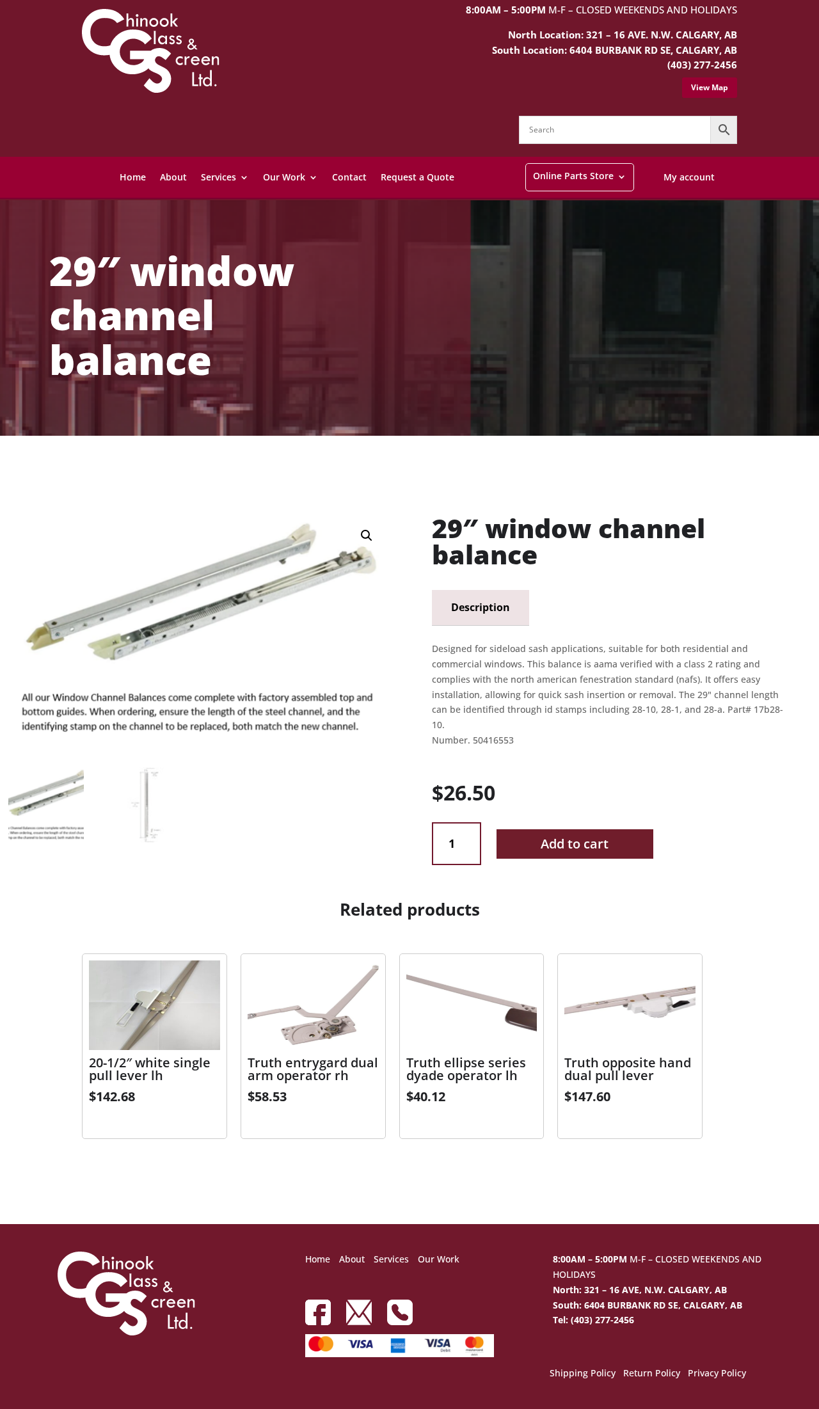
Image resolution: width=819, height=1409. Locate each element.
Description (480, 607)
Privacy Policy (717, 1374)
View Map (709, 87)
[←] (14, 468)
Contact (349, 177)
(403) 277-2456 (702, 64)
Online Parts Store (573, 176)
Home (133, 177)
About (173, 177)
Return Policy (651, 1374)
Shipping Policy (583, 1374)
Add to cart (574, 843)
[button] (366, 535)
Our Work (284, 177)
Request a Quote (417, 177)
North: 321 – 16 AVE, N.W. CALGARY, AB (640, 1290)
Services (218, 177)
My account (689, 177)
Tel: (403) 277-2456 (593, 1320)
